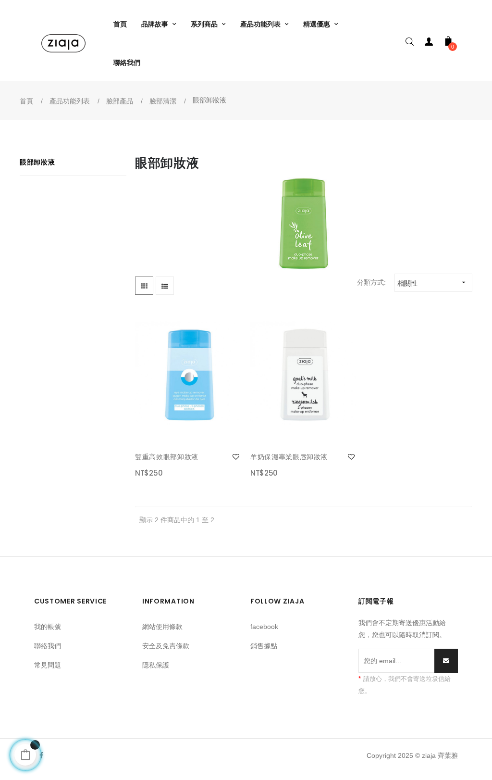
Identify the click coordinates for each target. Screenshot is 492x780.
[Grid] (144, 286)
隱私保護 (155, 665)
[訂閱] (446, 661)
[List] (165, 286)
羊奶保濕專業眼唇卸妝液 (289, 457)
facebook (264, 626)
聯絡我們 (47, 646)
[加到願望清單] (236, 457)
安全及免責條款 (165, 646)
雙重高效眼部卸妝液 (166, 457)
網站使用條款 (162, 626)
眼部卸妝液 (37, 162)
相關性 (432, 282)
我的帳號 (47, 626)
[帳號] (429, 43)
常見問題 (47, 665)
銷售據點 (263, 646)
